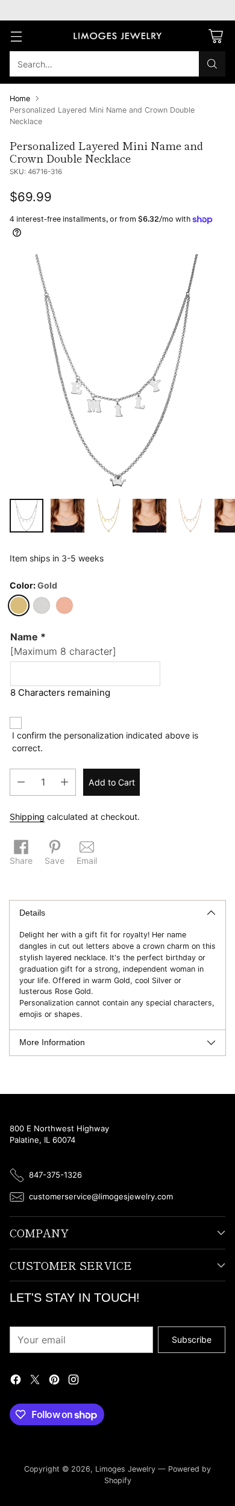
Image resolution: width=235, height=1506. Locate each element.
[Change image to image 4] (149, 516)
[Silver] (42, 605)
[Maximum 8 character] (63, 644)
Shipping (27, 816)
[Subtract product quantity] (21, 782)
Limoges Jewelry (125, 1468)
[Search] (212, 64)
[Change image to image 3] (108, 516)
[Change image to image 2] (67, 516)
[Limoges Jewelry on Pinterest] (54, 1381)
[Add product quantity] (64, 782)
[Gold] (19, 605)
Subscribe (192, 1339)
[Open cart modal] (215, 35)
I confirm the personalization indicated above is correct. (105, 741)
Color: (33, 585)
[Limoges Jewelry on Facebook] (15, 1381)
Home (20, 98)
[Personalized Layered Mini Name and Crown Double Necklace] (117, 371)
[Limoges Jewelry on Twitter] (35, 1381)
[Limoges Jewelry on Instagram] (73, 1381)
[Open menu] (16, 35)
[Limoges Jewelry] (117, 36)
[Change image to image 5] (190, 516)
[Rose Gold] (64, 605)
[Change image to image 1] (26, 516)
